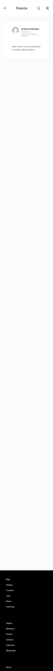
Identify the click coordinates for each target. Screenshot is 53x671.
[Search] (39, 8)
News (8, 601)
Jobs (8, 595)
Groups (9, 585)
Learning (10, 606)
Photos (9, 634)
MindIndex (11, 650)
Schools (9, 639)
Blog (8, 579)
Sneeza (21, 8)
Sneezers (10, 645)
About (8, 667)
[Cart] (47, 8)
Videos (9, 623)
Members (10, 628)
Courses (10, 590)
